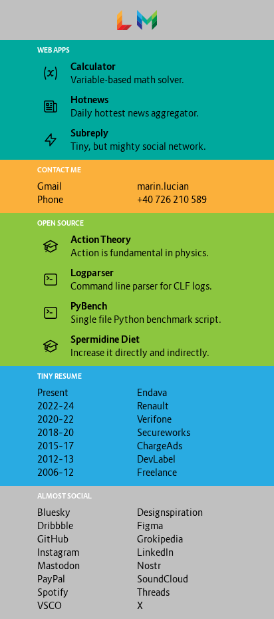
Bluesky (53, 512)
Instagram (58, 552)
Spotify (52, 592)
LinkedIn (155, 552)
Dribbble (55, 525)
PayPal (51, 578)
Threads (153, 592)
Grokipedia (160, 538)
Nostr (149, 565)
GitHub (52, 538)
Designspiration (170, 512)
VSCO (49, 605)
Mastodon (58, 565)
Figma (150, 525)
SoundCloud (162, 578)
